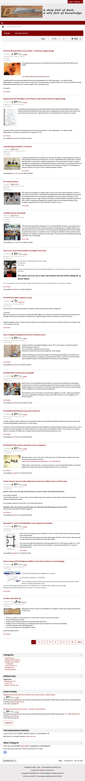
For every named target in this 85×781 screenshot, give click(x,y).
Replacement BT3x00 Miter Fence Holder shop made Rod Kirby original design (34, 99)
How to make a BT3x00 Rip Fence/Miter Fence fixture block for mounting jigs (33, 561)
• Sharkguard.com (9, 681)
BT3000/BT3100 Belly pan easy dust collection (21, 411)
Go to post (7, 91)
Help (60, 761)
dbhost (21, 302)
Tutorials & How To (11, 666)
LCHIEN (25, 55)
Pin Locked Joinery (10, 182)
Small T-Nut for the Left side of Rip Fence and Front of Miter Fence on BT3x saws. (35, 481)
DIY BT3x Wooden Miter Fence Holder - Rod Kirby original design (28, 51)
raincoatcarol (31, 736)
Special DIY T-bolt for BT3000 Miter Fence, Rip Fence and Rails (27, 523)
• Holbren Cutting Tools (11, 685)
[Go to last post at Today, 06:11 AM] (17, 704)
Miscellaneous (9, 668)
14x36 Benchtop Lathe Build (14, 213)
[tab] (7, 33)
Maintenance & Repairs (12, 660)
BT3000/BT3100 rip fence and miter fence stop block (24, 445)
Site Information (10, 670)
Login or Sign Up (74, 2)
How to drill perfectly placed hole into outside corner (24, 335)
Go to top (78, 761)
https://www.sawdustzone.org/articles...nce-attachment (41, 461)
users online (24, 746)
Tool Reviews (9, 664)
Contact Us (68, 761)
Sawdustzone (8, 761)
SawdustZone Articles (17, 702)
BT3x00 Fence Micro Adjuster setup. (17, 298)
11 (66, 642)
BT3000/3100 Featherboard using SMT (18, 373)
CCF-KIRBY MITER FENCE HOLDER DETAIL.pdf (35, 76)
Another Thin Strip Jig (12, 598)
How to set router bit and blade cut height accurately (24, 251)
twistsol (24, 602)
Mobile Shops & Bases (12, 662)
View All (8, 723)
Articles (7, 33)
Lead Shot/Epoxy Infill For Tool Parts (17, 147)
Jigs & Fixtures (9, 658)
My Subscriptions (21, 33)
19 (72, 642)
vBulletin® (42, 770)
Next (79, 642)
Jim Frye (16, 149)
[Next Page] (64, 39)
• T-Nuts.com (7, 683)
